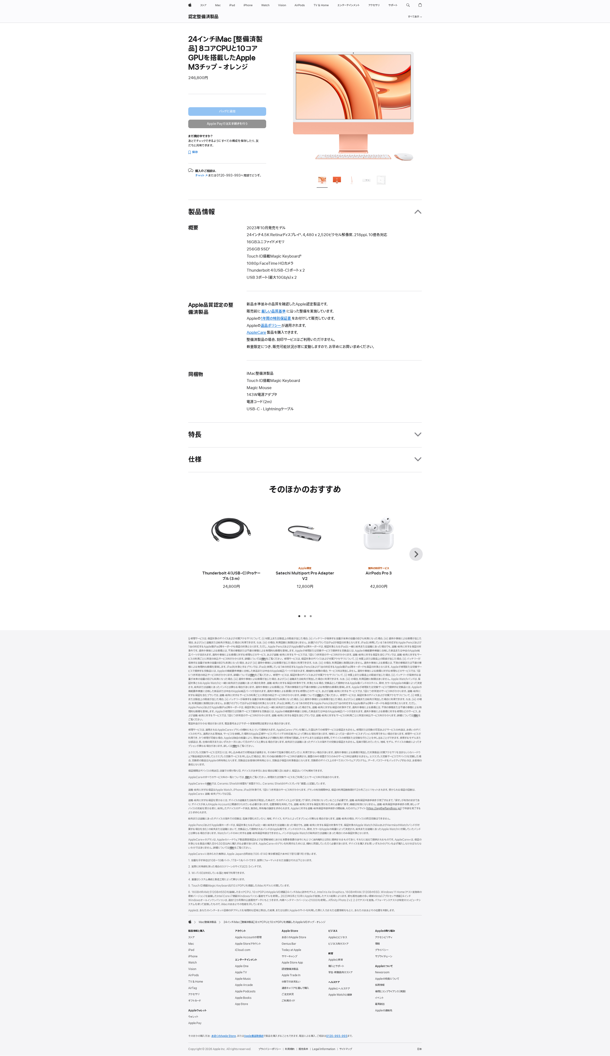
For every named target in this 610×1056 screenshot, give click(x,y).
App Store (241, 1004)
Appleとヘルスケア (339, 988)
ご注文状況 (288, 994)
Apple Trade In (291, 975)
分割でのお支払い (291, 981)
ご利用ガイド (288, 1000)
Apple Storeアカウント (248, 943)
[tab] (322, 181)
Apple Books (243, 998)
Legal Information (323, 1049)
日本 (419, 1049)
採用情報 (380, 985)
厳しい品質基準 (273, 311)
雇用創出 (380, 1004)
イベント (379, 998)
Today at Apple (291, 950)
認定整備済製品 (203, 17)
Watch (192, 962)
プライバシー (381, 950)
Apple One (242, 966)
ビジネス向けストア (338, 943)
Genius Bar (289, 943)
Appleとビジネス (337, 937)
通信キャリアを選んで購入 (295, 988)
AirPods (193, 975)
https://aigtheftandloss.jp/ (384, 808)
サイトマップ (345, 1049)
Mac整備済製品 (207, 922)
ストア (191, 937)
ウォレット (193, 1016)
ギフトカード (194, 1000)
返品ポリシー (271, 325)
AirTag (192, 988)
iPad (191, 950)
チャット (201, 175)
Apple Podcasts (245, 991)
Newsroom (382, 972)
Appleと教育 (335, 959)
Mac (191, 943)
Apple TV (241, 972)
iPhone (193, 956)
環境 (377, 943)
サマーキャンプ (289, 956)
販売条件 (303, 1049)
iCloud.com (242, 950)
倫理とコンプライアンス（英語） (390, 991)
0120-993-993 (336, 1036)
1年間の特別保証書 (276, 318)
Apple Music (243, 978)
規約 (263, 658)
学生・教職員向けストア (340, 972)
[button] (408, 5)
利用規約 (290, 1049)
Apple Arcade (244, 985)
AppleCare (256, 332)
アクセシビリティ (383, 937)
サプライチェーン (383, 956)
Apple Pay (195, 1023)
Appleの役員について (387, 978)
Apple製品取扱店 (254, 1036)
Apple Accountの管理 (248, 937)
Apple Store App (292, 962)
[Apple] (190, 921)
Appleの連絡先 (383, 1010)
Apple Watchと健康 (340, 994)
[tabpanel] (353, 103)
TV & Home (195, 981)
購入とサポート (336, 966)
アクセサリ (193, 994)
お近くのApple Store (294, 937)
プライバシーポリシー (270, 1049)
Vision (192, 969)
